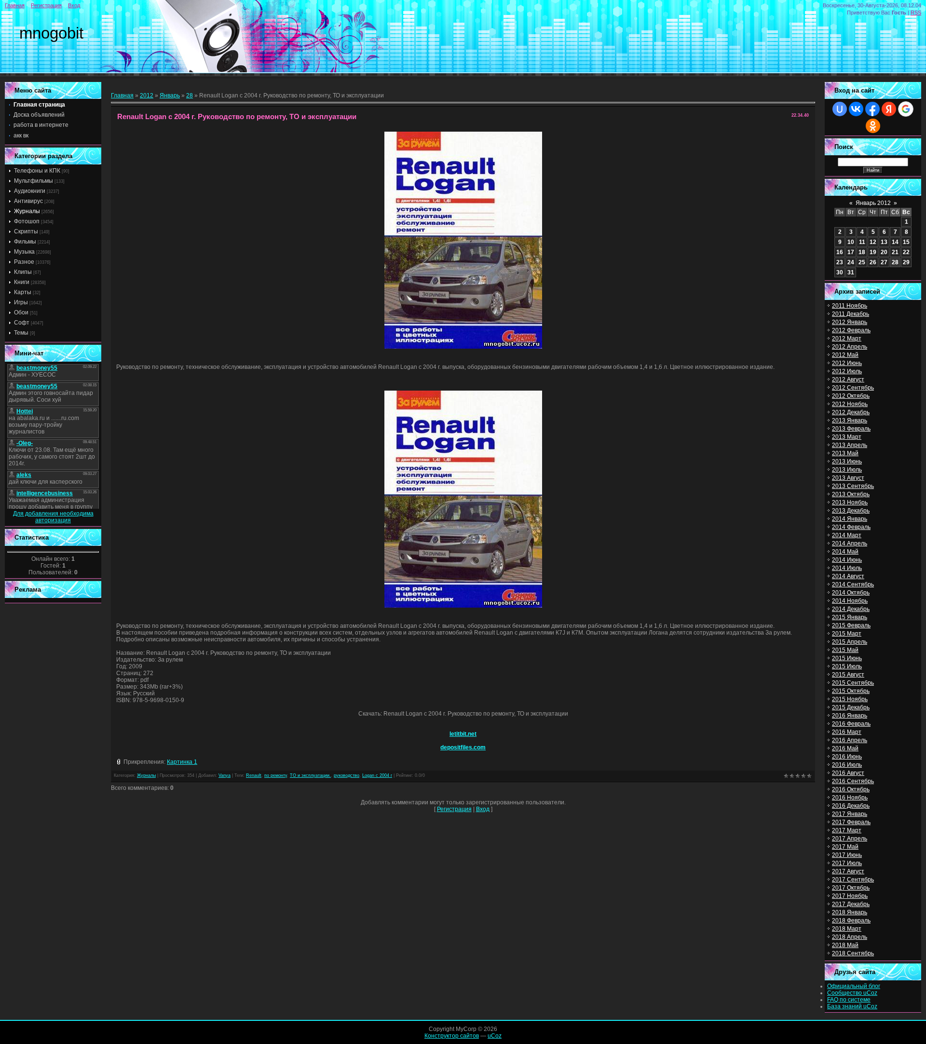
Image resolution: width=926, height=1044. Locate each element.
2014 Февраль (851, 527)
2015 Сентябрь (853, 682)
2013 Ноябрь (850, 502)
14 (895, 242)
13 (884, 242)
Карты (22, 292)
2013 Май (845, 453)
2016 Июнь (847, 756)
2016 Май (845, 748)
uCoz (495, 1035)
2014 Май (845, 551)
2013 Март (846, 437)
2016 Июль (847, 764)
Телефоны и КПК (37, 170)
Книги (21, 282)
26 (873, 262)
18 (861, 252)
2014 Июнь (847, 559)
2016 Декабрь (851, 805)
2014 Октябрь (851, 592)
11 (862, 242)
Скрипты (26, 231)
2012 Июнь (847, 363)
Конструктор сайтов (451, 1035)
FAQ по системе (849, 999)
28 (189, 95)
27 (884, 262)
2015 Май (845, 650)
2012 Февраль (851, 330)
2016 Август (848, 773)
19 (873, 252)
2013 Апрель (849, 445)
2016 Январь (849, 715)
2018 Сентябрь (853, 953)
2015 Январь (849, 617)
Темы (21, 332)
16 (839, 252)
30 (839, 272)
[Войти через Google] (905, 109)
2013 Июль (847, 469)
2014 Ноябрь (850, 600)
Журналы (27, 211)
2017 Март (846, 830)
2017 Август (848, 871)
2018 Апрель (849, 937)
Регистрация (46, 5)
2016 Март (846, 732)
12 (873, 242)
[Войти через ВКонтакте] (856, 109)
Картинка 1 (182, 762)
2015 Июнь (847, 658)
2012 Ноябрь (850, 404)
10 (850, 242)
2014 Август (848, 576)
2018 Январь (849, 912)
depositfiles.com (463, 747)
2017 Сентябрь (853, 879)
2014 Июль (847, 568)
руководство (346, 775)
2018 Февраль (851, 920)
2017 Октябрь (851, 887)
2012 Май (845, 355)
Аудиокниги (29, 191)
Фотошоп (27, 221)
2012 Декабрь (851, 412)
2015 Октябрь (851, 691)
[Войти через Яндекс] (889, 109)
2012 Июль (847, 371)
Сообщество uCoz (852, 993)
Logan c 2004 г (377, 775)
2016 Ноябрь (850, 797)
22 (906, 252)
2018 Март (846, 928)
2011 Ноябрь (849, 305)
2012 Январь (849, 322)
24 (850, 262)
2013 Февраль (851, 428)
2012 (146, 95)
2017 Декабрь (851, 904)
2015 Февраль (851, 625)
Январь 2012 (873, 203)
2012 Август (848, 379)
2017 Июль (847, 863)
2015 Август (848, 674)
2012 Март (846, 338)
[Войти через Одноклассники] (873, 126)
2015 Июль (847, 666)
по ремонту (275, 775)
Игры (21, 302)
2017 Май (845, 846)
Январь (170, 95)
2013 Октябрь (851, 494)
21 (895, 252)
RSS (916, 12)
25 (861, 262)
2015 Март (846, 633)
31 (850, 272)
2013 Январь (849, 420)
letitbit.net (463, 734)
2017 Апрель (849, 838)
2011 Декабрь (850, 314)
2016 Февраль (851, 723)
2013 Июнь (847, 461)
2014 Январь (849, 518)
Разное (24, 261)
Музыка (24, 251)
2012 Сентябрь (853, 387)
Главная (15, 5)
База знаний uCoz (852, 1006)
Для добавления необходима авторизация (53, 517)
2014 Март (846, 535)
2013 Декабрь (851, 510)
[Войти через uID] (839, 109)
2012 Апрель (849, 346)
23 (839, 262)
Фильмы (25, 241)
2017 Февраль (851, 822)
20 (884, 252)
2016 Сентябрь (853, 781)
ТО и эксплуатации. (310, 775)
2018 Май (845, 945)
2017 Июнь (847, 855)
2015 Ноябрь (850, 699)
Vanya (224, 775)
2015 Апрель (849, 641)
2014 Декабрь (851, 609)
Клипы (23, 272)
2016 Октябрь (851, 789)
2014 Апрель (849, 543)
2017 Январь (849, 814)
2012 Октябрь (851, 396)
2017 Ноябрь (850, 896)
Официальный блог (853, 986)
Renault (253, 775)
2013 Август (848, 478)
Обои (21, 312)
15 (906, 242)
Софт (21, 322)
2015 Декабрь (851, 707)
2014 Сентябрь (853, 584)
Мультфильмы (33, 180)
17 (850, 252)
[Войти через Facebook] (872, 109)
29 (906, 262)
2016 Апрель (849, 740)
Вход (74, 5)
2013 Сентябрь (853, 486)
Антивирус (28, 201)
